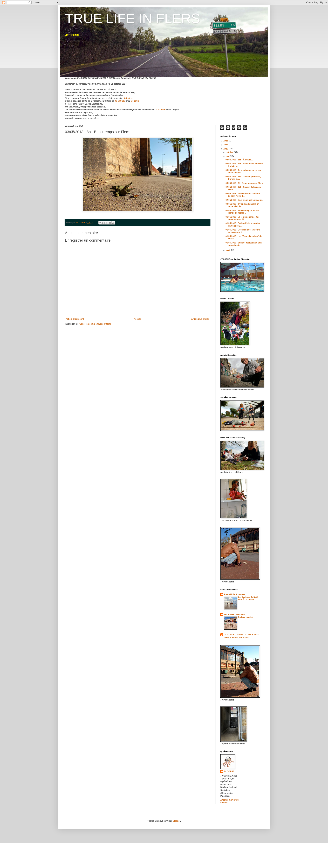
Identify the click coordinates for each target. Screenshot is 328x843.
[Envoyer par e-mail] (100, 223)
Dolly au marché (245, 617)
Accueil (137, 319)
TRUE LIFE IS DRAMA (234, 614)
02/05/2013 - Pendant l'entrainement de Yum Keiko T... (243, 194)
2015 (226, 141)
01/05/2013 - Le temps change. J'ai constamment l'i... (242, 218)
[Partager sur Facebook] (110, 223)
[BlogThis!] (103, 223)
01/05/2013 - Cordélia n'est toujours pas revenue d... (243, 231)
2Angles (128, 98)
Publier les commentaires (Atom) (95, 324)
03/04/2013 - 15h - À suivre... (239, 160)
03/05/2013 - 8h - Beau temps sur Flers (244, 183)
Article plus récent (75, 319)
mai (228, 156)
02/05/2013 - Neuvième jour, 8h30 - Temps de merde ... (242, 211)
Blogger (176, 821)
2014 (226, 145)
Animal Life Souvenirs (234, 594)
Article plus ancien (200, 319)
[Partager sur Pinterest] (113, 223)
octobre (230, 152)
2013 (226, 149)
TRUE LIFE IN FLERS (132, 18)
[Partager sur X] (106, 223)
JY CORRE (120, 101)
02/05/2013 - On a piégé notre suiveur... (244, 200)
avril (228, 250)
